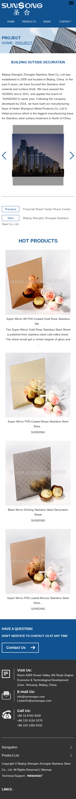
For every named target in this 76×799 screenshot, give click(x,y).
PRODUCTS (29, 21)
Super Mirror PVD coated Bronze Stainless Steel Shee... (38, 600)
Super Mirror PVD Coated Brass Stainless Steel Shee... (38, 424)
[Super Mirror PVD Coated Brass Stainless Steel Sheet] (38, 385)
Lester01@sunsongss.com (34, 700)
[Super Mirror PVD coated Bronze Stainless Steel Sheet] (38, 561)
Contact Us (16, 648)
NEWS (47, 21)
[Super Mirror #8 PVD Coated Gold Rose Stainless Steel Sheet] (38, 282)
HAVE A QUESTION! (17, 629)
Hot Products (38, 241)
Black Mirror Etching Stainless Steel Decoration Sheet (38, 512)
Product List (10, 755)
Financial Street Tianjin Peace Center (47, 209)
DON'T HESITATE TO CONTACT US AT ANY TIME (34, 635)
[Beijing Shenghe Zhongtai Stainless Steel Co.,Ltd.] (22, 7)
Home (11, 21)
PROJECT (23, 43)
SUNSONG (38, 432)
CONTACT (65, 21)
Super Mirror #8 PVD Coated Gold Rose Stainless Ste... (38, 321)
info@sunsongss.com (31, 696)
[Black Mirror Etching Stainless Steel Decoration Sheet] (38, 473)
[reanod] (36, 775)
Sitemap (46, 769)
